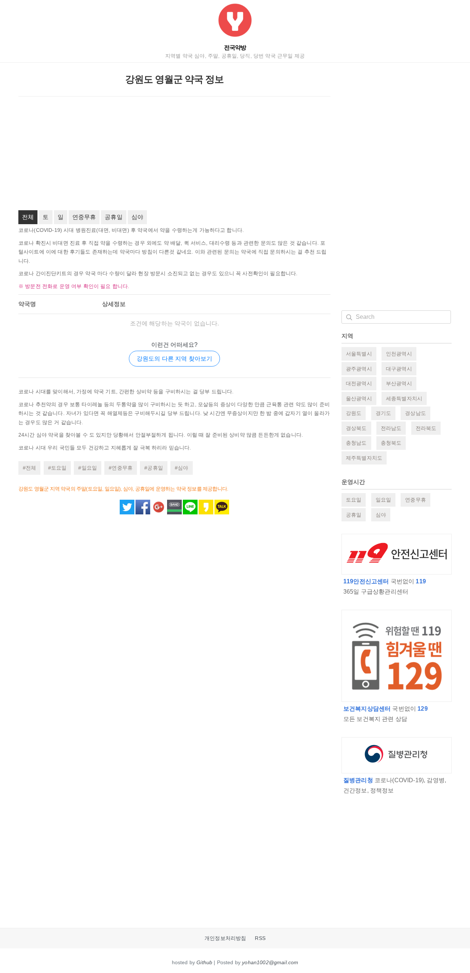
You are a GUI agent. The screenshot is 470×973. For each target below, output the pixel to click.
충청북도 (391, 443)
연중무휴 (84, 217)
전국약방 (235, 47)
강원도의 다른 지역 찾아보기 (174, 359)
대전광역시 (359, 383)
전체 (28, 217)
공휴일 (113, 217)
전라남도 (391, 428)
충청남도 (356, 443)
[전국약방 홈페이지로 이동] (235, 22)
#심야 (181, 468)
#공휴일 (153, 468)
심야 (137, 217)
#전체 (29, 468)
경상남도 (415, 413)
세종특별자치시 (404, 398)
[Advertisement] (174, 153)
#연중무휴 (121, 468)
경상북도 (356, 428)
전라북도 (426, 428)
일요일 (383, 500)
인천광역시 (399, 354)
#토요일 (57, 468)
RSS (260, 938)
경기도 (383, 413)
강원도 (353, 413)
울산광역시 (359, 398)
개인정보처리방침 (225, 938)
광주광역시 (359, 369)
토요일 (353, 500)
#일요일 (87, 468)
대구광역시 (399, 369)
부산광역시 (399, 383)
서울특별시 (359, 354)
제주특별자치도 (364, 458)
